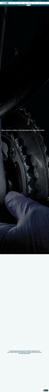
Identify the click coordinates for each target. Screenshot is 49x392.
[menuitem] (35, 3)
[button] (45, 3)
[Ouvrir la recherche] (42, 3)
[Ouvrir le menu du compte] (44, 3)
